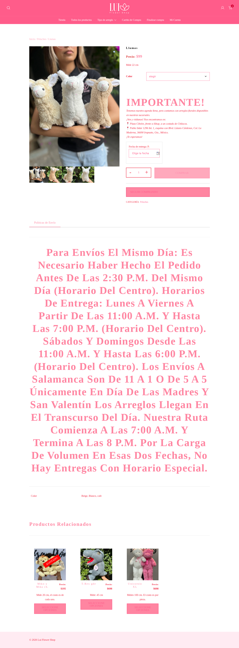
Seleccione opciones (50, 609)
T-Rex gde (88, 583)
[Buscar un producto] (8, 8)
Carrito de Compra (131, 20)
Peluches (41, 39)
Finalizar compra (155, 20)
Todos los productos (81, 20)
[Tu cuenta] (223, 8)
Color (129, 76)
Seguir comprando (144, 191)
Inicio (32, 39)
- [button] (130, 172)
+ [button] (146, 172)
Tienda (61, 20)
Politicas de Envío (45, 222)
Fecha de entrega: (139, 146)
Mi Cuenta (175, 20)
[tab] (44, 222)
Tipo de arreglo (105, 20)
